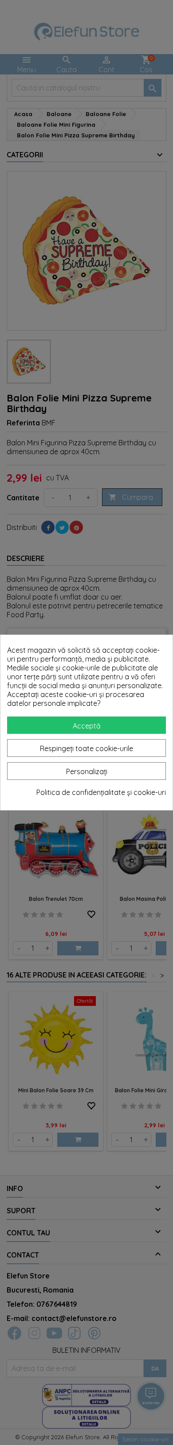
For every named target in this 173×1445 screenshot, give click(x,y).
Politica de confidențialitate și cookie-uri (101, 792)
